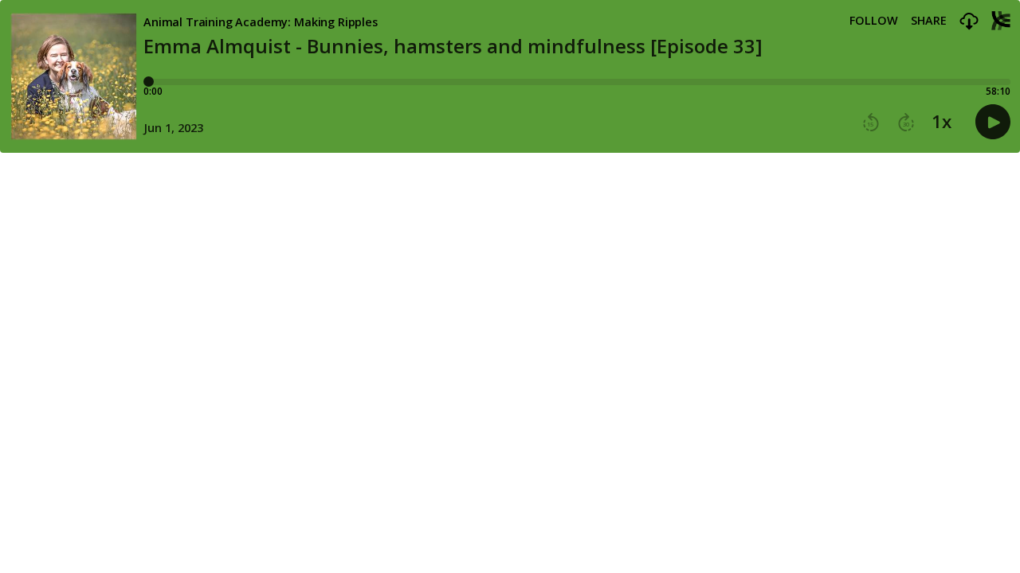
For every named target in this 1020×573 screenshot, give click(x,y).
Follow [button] (873, 20)
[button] (969, 22)
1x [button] (941, 122)
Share (929, 20)
